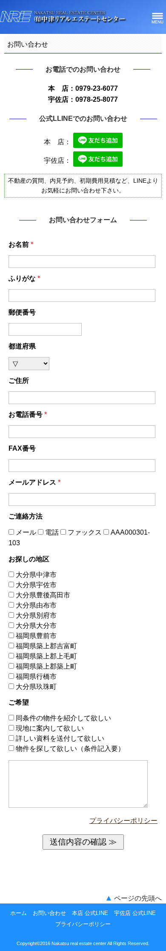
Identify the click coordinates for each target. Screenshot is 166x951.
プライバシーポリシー (123, 820)
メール (26, 532)
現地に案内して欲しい (49, 728)
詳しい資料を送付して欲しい (59, 738)
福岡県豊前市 (36, 635)
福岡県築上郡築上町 (46, 666)
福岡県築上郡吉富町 (46, 646)
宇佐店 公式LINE (135, 913)
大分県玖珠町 (36, 686)
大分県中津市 (36, 574)
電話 (51, 532)
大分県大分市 (36, 625)
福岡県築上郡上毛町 (46, 656)
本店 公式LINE (90, 913)
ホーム (18, 913)
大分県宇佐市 (36, 584)
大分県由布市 (36, 605)
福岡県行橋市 (36, 676)
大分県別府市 (36, 615)
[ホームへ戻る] (64, 22)
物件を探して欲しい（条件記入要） (69, 748)
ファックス (84, 532)
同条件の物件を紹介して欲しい (62, 718)
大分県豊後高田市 (43, 595)
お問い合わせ (49, 913)
